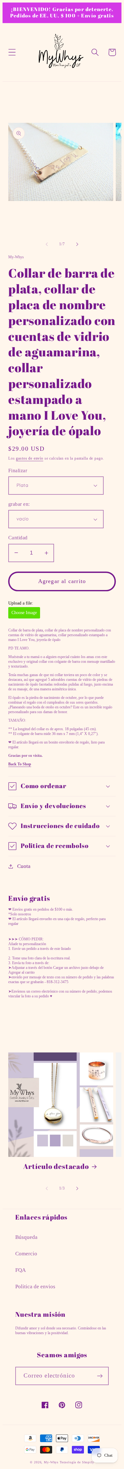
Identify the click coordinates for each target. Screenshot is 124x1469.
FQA (20, 1270)
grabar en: (19, 504)
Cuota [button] (24, 866)
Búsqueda (26, 1237)
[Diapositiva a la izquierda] (47, 244)
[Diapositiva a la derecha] (77, 244)
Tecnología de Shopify (77, 1462)
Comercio (26, 1254)
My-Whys (51, 1462)
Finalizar (17, 470)
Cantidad (18, 537)
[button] (12, 52)
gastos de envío (29, 458)
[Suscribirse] (99, 1376)
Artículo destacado (56, 1166)
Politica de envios (35, 1287)
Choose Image (24, 612)
